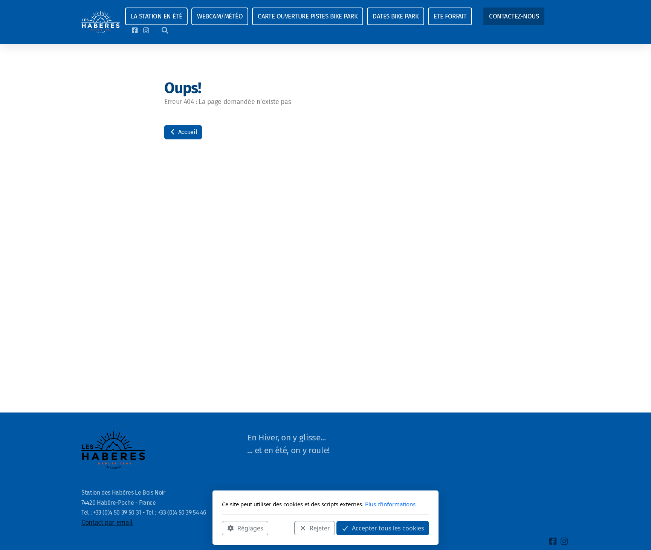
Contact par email (107, 523)
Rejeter (320, 528)
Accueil (187, 132)
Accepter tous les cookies (388, 528)
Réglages (250, 528)
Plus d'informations (390, 504)
